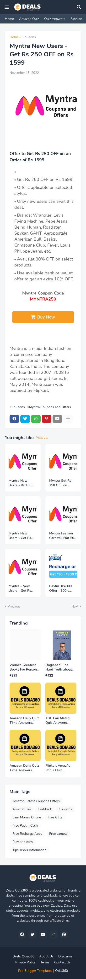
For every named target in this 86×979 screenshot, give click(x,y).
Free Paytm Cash (25, 825)
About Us (46, 956)
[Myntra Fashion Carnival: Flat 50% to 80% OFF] (63, 514)
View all (42, 437)
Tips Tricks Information (29, 850)
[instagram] (53, 934)
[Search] (80, 7)
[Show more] (68, 419)
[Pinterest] (46, 419)
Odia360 (61, 970)
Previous (14, 606)
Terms (44, 962)
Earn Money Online (26, 817)
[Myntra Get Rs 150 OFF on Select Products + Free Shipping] (63, 461)
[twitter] (32, 934)
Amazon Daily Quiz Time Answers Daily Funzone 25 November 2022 (24, 768)
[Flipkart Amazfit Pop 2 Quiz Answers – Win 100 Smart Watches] (60, 745)
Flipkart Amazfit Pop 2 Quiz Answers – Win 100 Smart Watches (60, 768)
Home (9, 19)
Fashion (76, 19)
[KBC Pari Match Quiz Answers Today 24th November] (60, 698)
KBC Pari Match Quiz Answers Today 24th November (57, 720)
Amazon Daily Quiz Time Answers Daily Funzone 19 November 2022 (24, 720)
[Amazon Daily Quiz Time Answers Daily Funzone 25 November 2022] (25, 745)
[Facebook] (14, 419)
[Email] (57, 419)
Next (74, 606)
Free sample (58, 833)
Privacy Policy (25, 962)
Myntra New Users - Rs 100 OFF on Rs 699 (20, 483)
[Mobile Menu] (7, 7)
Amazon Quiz (29, 19)
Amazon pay (21, 809)
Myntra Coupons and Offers (50, 407)
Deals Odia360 (23, 956)
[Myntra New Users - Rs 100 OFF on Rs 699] (23, 461)
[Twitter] (25, 419)
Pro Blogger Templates (35, 970)
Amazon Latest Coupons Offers (36, 801)
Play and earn (22, 842)
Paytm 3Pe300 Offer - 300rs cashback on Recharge (60, 588)
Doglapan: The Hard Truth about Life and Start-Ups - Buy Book (60, 667)
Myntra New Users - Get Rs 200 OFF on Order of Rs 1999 (22, 535)
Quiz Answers (54, 19)
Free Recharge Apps (27, 833)
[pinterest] (64, 934)
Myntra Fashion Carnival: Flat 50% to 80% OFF (63, 535)
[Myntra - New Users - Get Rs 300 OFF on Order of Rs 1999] (23, 567)
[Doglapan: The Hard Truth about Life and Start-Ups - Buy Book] (60, 644)
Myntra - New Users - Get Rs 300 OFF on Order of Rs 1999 (22, 588)
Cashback (45, 809)
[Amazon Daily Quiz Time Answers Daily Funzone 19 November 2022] (25, 698)
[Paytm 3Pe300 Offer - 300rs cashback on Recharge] (63, 567)
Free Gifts (55, 817)
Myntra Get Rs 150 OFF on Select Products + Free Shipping (62, 483)
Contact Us (62, 962)
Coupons (29, 37)
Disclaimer (66, 956)
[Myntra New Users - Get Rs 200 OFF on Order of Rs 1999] (23, 514)
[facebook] (22, 934)
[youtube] (43, 934)
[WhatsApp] (36, 419)
